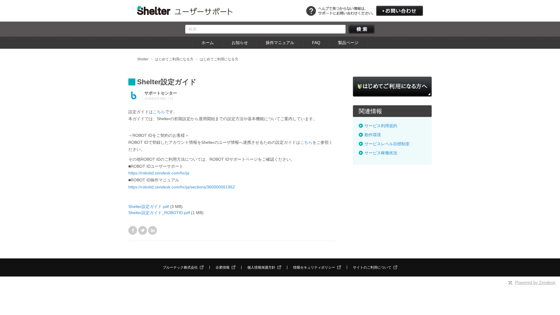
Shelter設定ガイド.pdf (148, 206)
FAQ (316, 42)
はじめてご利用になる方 (174, 59)
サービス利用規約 (381, 125)
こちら (159, 111)
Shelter (142, 59)
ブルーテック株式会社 (180, 267)
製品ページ (348, 42)
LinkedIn (152, 230)
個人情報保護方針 (261, 267)
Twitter (142, 230)
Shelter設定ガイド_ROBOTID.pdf (159, 212)
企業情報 (223, 267)
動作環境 (373, 134)
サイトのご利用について (372, 267)
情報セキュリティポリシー (314, 267)
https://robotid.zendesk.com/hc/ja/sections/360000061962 (181, 187)
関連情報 (370, 111)
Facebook (132, 230)
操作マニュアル (280, 42)
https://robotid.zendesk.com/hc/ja (158, 173)
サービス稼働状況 (381, 152)
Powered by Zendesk (535, 282)
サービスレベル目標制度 (387, 143)
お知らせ (240, 42)
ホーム (208, 42)
